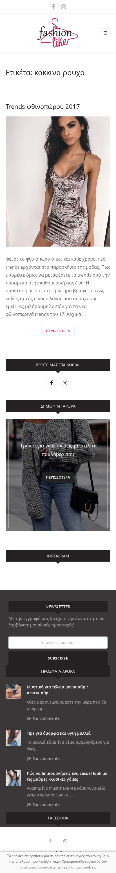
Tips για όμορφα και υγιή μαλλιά (59, 733)
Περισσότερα (58, 477)
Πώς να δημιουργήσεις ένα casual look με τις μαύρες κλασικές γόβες (67, 776)
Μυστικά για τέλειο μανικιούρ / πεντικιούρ (57, 689)
